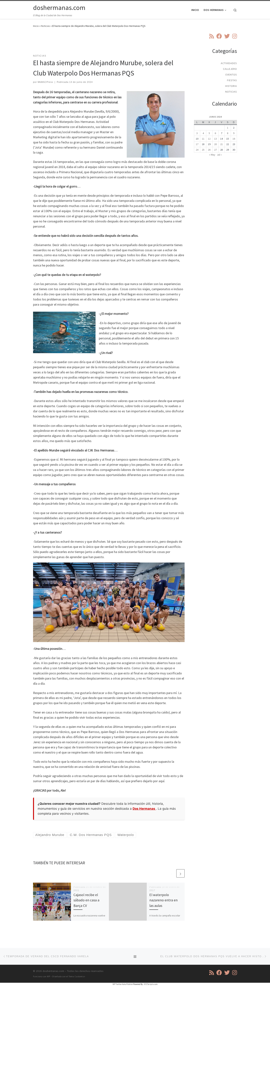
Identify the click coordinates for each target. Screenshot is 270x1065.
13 (215, 138)
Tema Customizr (77, 976)
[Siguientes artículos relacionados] (180, 873)
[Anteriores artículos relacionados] (172, 873)
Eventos (231, 74)
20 (215, 144)
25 (203, 149)
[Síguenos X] (227, 36)
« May (212, 154)
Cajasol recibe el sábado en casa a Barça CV (86, 900)
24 (197, 149)
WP (48, 976)
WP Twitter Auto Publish (123, 984)
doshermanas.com (53, 971)
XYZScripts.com (151, 984)
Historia (231, 86)
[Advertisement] (109, 43)
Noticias (45, 26)
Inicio (36, 26)
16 (234, 138)
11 (203, 138)
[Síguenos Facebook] (219, 36)
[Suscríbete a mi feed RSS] (211, 36)
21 (221, 144)
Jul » (219, 154)
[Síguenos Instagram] (234, 36)
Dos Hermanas (144, 808)
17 (197, 144)
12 (209, 138)
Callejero (230, 69)
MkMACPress (45, 82)
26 (209, 149)
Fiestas (232, 80)
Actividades (229, 63)
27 (215, 149)
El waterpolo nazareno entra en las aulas (163, 900)
